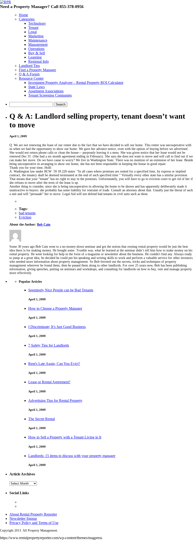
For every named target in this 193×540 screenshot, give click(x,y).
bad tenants (27, 213)
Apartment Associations (46, 91)
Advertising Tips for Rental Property (55, 401)
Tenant (33, 28)
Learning (35, 57)
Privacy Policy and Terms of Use (33, 523)
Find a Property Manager (37, 70)
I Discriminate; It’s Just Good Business (57, 327)
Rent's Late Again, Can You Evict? (54, 364)
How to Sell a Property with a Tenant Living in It (64, 437)
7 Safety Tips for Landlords (48, 345)
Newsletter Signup (23, 518)
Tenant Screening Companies (50, 95)
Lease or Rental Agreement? (49, 382)
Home (23, 15)
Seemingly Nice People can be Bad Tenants (60, 290)
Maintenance (37, 40)
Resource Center (31, 78)
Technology (37, 23)
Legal (32, 32)
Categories (27, 19)
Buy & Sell (36, 53)
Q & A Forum (29, 74)
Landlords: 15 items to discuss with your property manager (71, 456)
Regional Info (38, 61)
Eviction (25, 217)
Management (38, 45)
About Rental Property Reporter (33, 514)
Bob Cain (43, 224)
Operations (36, 49)
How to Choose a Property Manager (55, 308)
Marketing (36, 36)
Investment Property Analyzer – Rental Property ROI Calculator (75, 83)
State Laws (36, 87)
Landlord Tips (29, 66)
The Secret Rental (41, 419)
